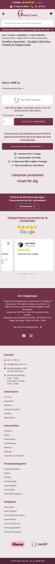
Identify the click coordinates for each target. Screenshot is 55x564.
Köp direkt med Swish (30, 100)
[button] (27, 3)
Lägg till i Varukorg (33, 121)
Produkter (11, 35)
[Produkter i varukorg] (51, 13)
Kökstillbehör (22, 35)
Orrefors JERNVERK (36, 35)
